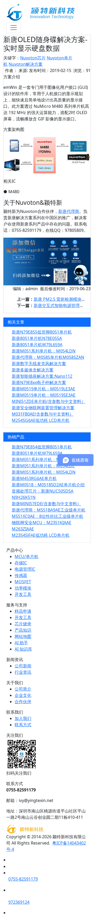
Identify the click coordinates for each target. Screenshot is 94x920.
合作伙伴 (23, 701)
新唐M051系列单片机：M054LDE (43, 466)
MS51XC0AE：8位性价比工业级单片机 (47, 516)
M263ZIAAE (23, 529)
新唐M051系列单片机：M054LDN (43, 351)
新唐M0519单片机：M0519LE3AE (43, 389)
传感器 (21, 575)
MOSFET (23, 582)
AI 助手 (21, 643)
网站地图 (23, 636)
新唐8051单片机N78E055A (37, 338)
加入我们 (23, 718)
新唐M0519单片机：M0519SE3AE (43, 395)
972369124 (19, 902)
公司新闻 (23, 666)
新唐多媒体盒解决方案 (33, 370)
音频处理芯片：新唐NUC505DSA (42, 491)
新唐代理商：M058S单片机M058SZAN (48, 357)
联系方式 (23, 725)
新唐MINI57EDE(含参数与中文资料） (46, 504)
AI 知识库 (23, 649)
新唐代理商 (68, 211)
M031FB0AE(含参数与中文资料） (43, 414)
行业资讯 (23, 672)
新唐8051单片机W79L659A (37, 344)
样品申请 (23, 611)
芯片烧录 (23, 624)
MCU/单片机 (26, 556)
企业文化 (23, 695)
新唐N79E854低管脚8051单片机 (42, 447)
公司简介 (23, 689)
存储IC (21, 563)
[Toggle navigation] (13, 27)
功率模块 (23, 588)
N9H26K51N (24, 497)
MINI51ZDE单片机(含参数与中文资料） (48, 401)
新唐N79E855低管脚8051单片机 (42, 332)
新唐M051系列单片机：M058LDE (43, 459)
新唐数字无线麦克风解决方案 (39, 363)
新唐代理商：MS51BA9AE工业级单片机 (48, 510)
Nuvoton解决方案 (26, 64)
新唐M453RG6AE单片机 (34, 478)
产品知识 (23, 630)
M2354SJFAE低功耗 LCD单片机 (40, 535)
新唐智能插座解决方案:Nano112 (42, 376)
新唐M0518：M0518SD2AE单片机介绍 (48, 485)
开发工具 (23, 594)
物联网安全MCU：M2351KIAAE (41, 522)
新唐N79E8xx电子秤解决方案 (39, 382)
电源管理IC (25, 569)
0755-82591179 (23, 879)
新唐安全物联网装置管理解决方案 (43, 408)
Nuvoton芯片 (33, 58)
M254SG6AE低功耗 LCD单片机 (40, 420)
